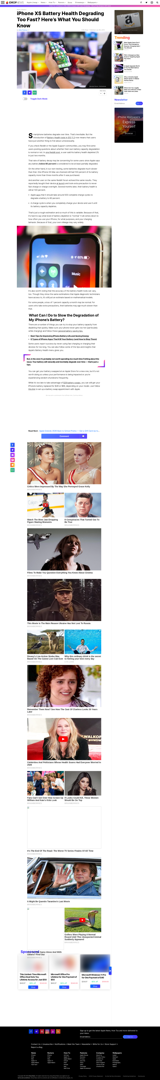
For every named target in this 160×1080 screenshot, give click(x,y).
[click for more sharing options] (35, 93)
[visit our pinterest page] (42, 1031)
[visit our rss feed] (58, 1031)
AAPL (81, 1064)
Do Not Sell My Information (113, 1076)
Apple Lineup (32, 2)
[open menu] (2, 2)
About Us (99, 1055)
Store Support (110, 1044)
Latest (114, 1055)
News (43, 2)
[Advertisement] (64, 116)
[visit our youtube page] (53, 1031)
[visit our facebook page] (31, 1031)
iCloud (66, 1061)
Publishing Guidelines (129, 1076)
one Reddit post (53, 152)
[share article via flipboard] (12, 460)
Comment (72, 436)
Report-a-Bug (36, 1047)
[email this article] (12, 455)
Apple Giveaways (85, 1068)
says (38, 195)
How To (52, 2)
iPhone (23, 9)
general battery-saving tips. (70, 331)
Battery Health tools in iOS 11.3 (61, 137)
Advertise (99, 1061)
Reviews (82, 1057)
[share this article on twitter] (30, 93)
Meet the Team (73, 1044)
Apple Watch (35, 1062)
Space (114, 1066)
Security (82, 1061)
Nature (115, 1064)
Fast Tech (34, 1064)
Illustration (116, 1061)
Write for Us (98, 1044)
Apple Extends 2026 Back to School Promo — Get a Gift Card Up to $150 (71, 431)
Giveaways (79, 2)
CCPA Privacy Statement (96, 1076)
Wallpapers (92, 2)
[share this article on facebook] (25, 93)
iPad (32, 1057)
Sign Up (139, 103)
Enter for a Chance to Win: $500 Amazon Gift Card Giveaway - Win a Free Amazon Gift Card (80, 6)
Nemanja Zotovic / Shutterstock (97, 86)
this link (31, 389)
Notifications (60, 1044)
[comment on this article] (12, 465)
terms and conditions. (24, 1078)
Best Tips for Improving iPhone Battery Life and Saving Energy (60, 336)
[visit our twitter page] (36, 1031)
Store (70, 3)
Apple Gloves (84, 1055)
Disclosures (141, 1076)
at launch (60, 183)
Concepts (83, 1066)
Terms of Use (100, 1064)
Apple (114, 1059)
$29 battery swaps (71, 382)
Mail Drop (67, 1068)
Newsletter (86, 1044)
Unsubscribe (47, 1044)
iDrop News (32, 1076)
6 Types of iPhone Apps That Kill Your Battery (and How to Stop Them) (64, 339)
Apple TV (34, 1061)
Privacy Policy (100, 1057)
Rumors (61, 2)
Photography (116, 1062)
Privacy (82, 1059)
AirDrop (66, 1055)
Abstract (115, 1057)
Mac (32, 1059)
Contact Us (35, 1044)
